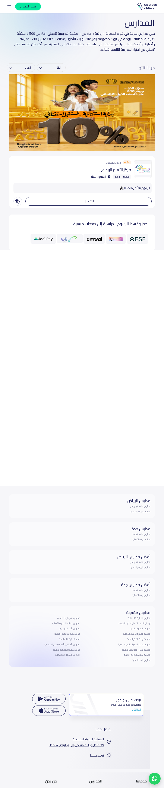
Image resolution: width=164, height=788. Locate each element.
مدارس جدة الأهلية (141, 539)
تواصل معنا (97, 755)
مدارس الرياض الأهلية (140, 511)
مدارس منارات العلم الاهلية (67, 634)
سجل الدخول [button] (28, 6)
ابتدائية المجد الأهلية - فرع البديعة (135, 623)
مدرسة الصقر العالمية (140, 628)
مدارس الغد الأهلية (141, 660)
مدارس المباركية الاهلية (139, 618)
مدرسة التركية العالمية (69, 639)
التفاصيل (88, 201)
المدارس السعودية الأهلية (67, 655)
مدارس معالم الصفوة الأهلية (66, 623)
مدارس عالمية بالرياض (140, 506)
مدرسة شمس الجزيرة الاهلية (137, 655)
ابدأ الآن (136, 709)
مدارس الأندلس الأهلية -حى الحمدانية (62, 644)
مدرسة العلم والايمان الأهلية (137, 634)
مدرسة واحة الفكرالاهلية (139, 639)
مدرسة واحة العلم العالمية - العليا (134, 644)
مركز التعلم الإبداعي (114, 169)
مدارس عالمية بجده (141, 534)
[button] (9, 6)
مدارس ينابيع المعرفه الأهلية (66, 650)
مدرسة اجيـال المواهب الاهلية (136, 650)
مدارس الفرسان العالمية (68, 618)
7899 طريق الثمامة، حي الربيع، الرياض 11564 (77, 745)
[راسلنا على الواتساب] (155, 779)
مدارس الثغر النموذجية (69, 628)
